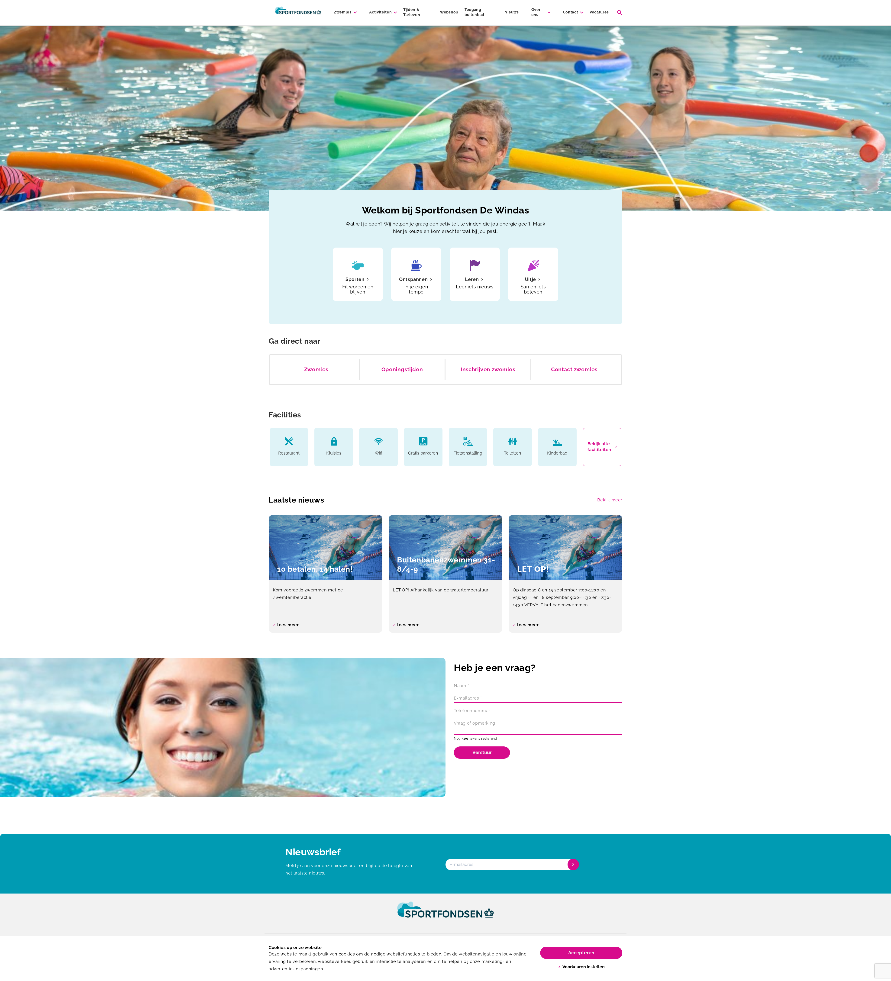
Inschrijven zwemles (488, 369)
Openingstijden (402, 369)
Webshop (449, 12)
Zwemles (343, 12)
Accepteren (581, 952)
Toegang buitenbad (474, 12)
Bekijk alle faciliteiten (599, 446)
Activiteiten (380, 12)
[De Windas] (298, 12)
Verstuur (482, 752)
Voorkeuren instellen (583, 966)
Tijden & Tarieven (411, 12)
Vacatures (599, 12)
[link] (445, 914)
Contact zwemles (574, 369)
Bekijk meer (609, 499)
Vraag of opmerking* (476, 723)
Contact (570, 12)
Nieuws (511, 12)
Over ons (536, 12)
